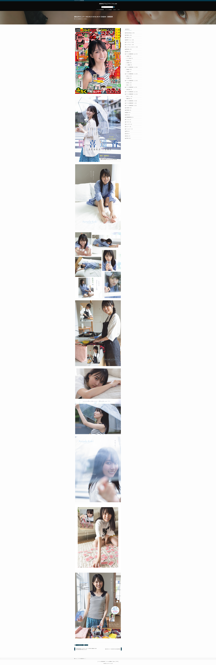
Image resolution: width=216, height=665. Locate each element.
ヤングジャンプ (130, 42)
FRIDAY (129, 35)
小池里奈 (128, 71)
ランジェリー (129, 128)
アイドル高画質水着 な (131, 87)
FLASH (128, 37)
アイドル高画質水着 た (131, 80)
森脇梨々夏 (129, 98)
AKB (128, 114)
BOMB (128, 51)
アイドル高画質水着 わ (131, 105)
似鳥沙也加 (129, 89)
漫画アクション (130, 39)
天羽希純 (129, 62)
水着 (127, 133)
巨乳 (127, 131)
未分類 (128, 138)
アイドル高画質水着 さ (131, 73)
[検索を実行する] (114, 7)
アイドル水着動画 (109, 661)
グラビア (128, 121)
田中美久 (129, 82)
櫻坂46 (128, 112)
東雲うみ (129, 76)
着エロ (114, 661)
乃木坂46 (128, 107)
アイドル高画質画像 (101, 661)
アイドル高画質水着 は (131, 91)
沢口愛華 (129, 78)
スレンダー (129, 124)
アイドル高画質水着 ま (131, 94)
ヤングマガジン (130, 44)
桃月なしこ (129, 96)
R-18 (117, 661)
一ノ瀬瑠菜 (129, 64)
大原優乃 (128, 56)
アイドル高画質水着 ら (131, 103)
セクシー (128, 126)
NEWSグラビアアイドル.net (108, 3)
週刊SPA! (128, 49)
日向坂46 (128, 110)
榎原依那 (128, 60)
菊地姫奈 (129, 69)
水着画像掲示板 (129, 117)
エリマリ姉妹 (129, 58)
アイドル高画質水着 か (131, 67)
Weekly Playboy (130, 32)
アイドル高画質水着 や (131, 100)
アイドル (128, 119)
